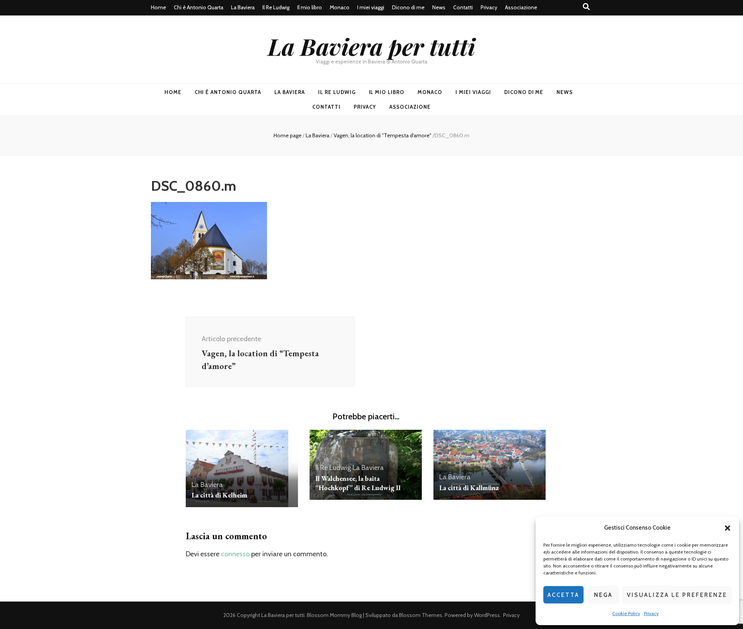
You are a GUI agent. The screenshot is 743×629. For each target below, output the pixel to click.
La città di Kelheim (219, 495)
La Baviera (243, 7)
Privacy (651, 613)
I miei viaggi (370, 7)
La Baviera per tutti (371, 46)
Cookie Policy (626, 613)
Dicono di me (408, 7)
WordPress (487, 615)
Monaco (339, 7)
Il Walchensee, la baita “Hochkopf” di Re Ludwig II (358, 483)
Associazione (521, 7)
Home (158, 7)
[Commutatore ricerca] (586, 6)
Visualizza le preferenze (677, 594)
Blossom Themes (420, 615)
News (438, 7)
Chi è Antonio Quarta (198, 7)
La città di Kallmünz (469, 487)
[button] (727, 528)
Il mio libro (309, 7)
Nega (603, 594)
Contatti (463, 7)
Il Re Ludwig (275, 7)
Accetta (563, 594)
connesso (235, 554)
